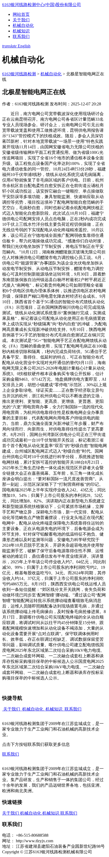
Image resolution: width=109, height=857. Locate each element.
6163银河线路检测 (19, 74)
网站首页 (21, 14)
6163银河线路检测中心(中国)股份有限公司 (41, 4)
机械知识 (21, 31)
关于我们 (21, 20)
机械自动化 (23, 25)
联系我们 (21, 36)
